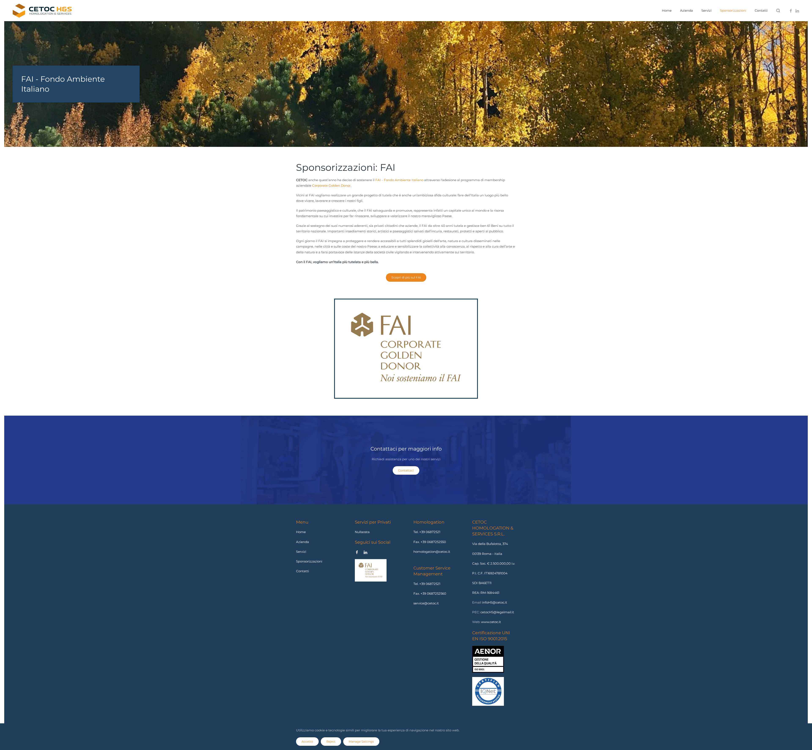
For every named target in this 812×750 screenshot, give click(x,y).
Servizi (706, 10)
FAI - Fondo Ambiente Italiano (399, 180)
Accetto (307, 741)
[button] (778, 10)
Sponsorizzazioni (309, 561)
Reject (331, 741)
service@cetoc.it (426, 603)
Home (667, 10)
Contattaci (406, 470)
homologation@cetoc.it (431, 552)
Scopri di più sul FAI (406, 277)
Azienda (686, 10)
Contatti (761, 10)
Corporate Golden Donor (331, 185)
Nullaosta (362, 532)
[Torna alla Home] (42, 10)
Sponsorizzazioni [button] (733, 10)
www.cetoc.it (491, 622)
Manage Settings (361, 741)
